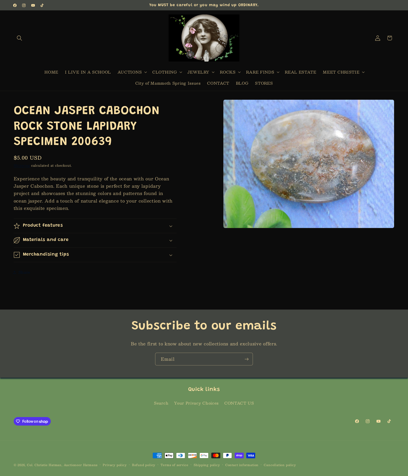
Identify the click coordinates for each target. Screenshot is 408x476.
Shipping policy (207, 465)
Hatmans (90, 464)
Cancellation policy (280, 465)
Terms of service (174, 465)
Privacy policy (115, 465)
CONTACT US (239, 403)
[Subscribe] (247, 359)
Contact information (242, 465)
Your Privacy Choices (196, 403)
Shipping (22, 165)
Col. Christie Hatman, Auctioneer (54, 464)
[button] (20, 38)
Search (161, 403)
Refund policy (143, 465)
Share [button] (24, 272)
